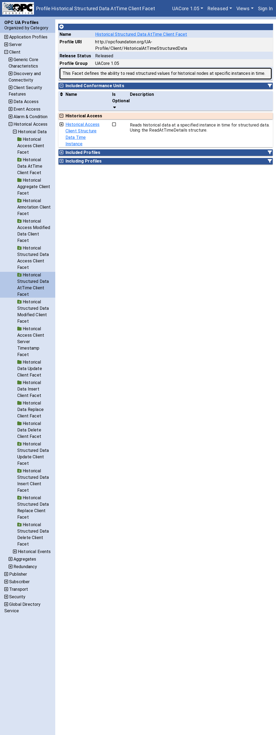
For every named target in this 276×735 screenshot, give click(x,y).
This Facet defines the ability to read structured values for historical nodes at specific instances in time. (164, 73)
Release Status (75, 55)
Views (243, 8)
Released (218, 8)
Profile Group (74, 63)
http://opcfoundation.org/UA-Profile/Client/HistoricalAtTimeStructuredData (141, 45)
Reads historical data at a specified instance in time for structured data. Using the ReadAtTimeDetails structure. (200, 127)
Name (65, 34)
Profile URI (71, 41)
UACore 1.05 (185, 8)
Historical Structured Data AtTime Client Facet (141, 34)
